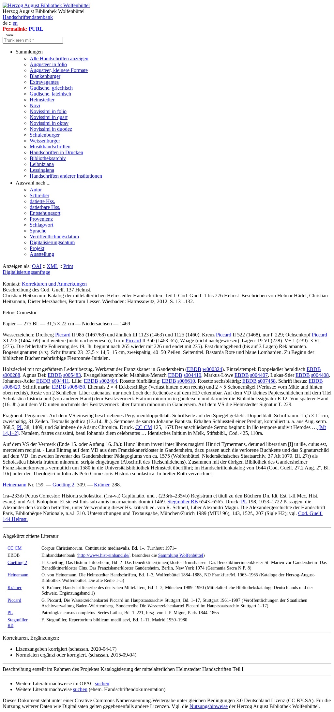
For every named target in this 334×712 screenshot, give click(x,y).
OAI (36, 266)
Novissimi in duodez (51, 129)
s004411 (60, 381)
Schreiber (39, 195)
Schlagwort (41, 225)
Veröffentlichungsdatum (54, 236)
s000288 (11, 375)
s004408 (320, 375)
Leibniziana (42, 164)
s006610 (186, 381)
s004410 (192, 375)
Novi (35, 105)
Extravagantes (44, 82)
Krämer (101, 484)
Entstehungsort (45, 213)
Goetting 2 (63, 484)
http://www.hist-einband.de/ (103, 555)
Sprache (38, 230)
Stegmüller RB (182, 501)
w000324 (212, 369)
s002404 (108, 381)
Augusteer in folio (48, 64)
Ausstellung (42, 254)
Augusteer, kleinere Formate (59, 70)
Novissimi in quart (49, 117)
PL (20, 427)
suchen (102, 683)
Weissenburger (45, 140)
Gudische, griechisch (51, 88)
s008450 (76, 387)
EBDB (194, 369)
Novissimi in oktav (49, 123)
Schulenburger (45, 135)
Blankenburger (45, 76)
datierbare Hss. (45, 207)
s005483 (72, 375)
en (15, 23)
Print (68, 266)
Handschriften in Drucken (56, 152)
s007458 (267, 381)
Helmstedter (42, 99)
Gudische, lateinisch (50, 93)
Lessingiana (42, 170)
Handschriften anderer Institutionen (66, 176)
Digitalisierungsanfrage (26, 272)
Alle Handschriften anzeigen (59, 58)
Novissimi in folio (48, 111)
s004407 (259, 375)
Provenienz (41, 219)
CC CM (143, 427)
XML (52, 266)
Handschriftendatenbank (28, 17)
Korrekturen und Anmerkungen (54, 284)
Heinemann (14, 484)
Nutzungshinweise (209, 706)
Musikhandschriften (50, 146)
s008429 (11, 387)
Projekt (37, 248)
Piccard (62, 334)
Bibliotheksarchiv (48, 158)
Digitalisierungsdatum (52, 242)
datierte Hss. (42, 201)
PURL (36, 29)
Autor (36, 189)
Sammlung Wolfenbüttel (180, 555)
